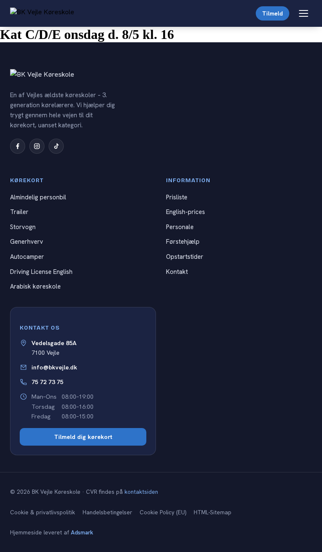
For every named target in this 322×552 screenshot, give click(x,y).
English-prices (185, 212)
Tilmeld (272, 13)
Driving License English (41, 272)
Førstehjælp (183, 241)
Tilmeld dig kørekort (83, 437)
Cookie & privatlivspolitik (42, 512)
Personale (180, 227)
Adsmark (82, 532)
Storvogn (23, 227)
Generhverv (26, 241)
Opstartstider (184, 257)
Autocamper (27, 257)
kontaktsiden (141, 491)
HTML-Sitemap (212, 512)
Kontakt (177, 272)
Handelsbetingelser (107, 512)
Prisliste (176, 197)
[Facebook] (17, 146)
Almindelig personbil (38, 197)
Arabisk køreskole (35, 286)
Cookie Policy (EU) (163, 512)
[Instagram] (36, 146)
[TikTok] (56, 146)
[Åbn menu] (303, 13)
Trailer (19, 212)
